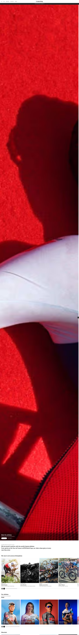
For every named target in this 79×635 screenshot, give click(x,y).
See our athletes (4, 538)
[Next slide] (4, 588)
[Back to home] (39, 1)
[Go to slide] (23, 588)
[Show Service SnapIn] (78, 317)
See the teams (9, 538)
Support (16, 1)
